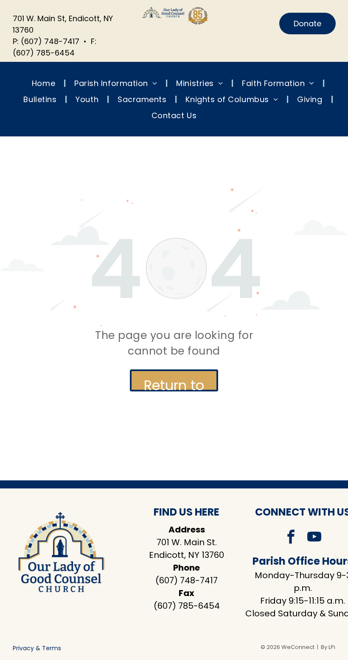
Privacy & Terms (37, 648)
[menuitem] (44, 83)
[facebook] (291, 537)
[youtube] (314, 537)
